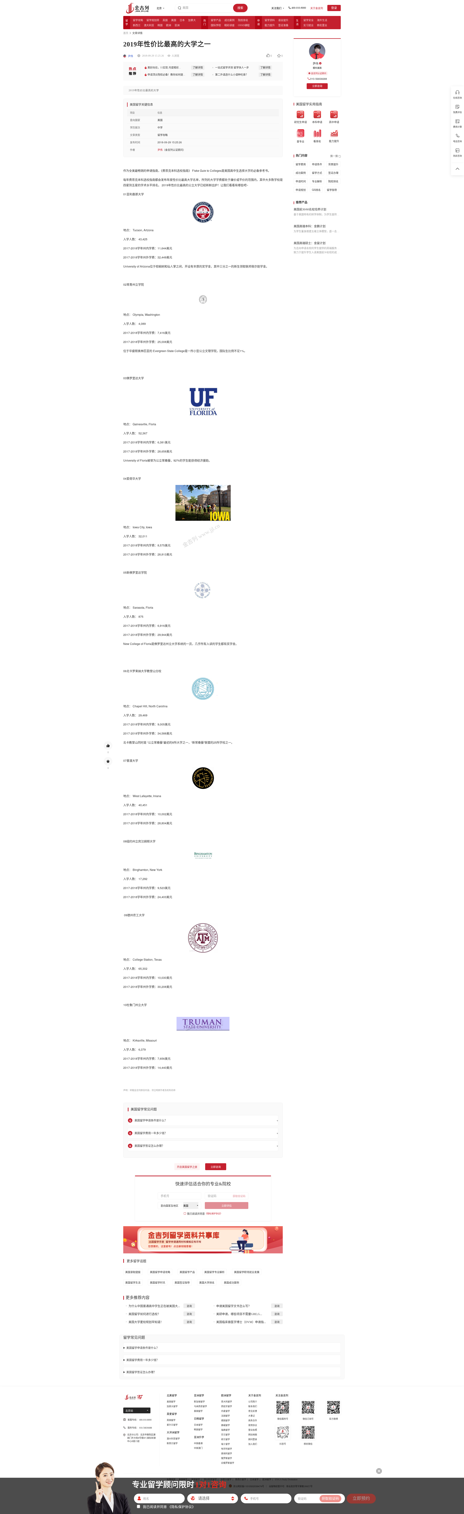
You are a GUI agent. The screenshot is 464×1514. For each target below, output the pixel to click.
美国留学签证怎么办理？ (141, 1372)
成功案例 (229, 20)
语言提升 (283, 20)
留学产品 (216, 20)
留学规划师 (152, 20)
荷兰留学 (225, 1439)
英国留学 (171, 1420)
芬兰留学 (225, 1434)
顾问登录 (252, 1439)
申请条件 (317, 164)
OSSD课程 (244, 25)
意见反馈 (252, 1411)
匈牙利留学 (226, 1449)
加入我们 (252, 1444)
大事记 (251, 1416)
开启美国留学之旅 (187, 1167)
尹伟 (130, 56)
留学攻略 (138, 20)
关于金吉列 (316, 8)
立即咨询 (216, 1167)
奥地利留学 (226, 1453)
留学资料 (270, 20)
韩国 (160, 25)
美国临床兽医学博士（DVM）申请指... (241, 1322)
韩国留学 (198, 1429)
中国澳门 (198, 1448)
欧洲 (168, 25)
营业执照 (252, 1430)
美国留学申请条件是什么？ (142, 1348)
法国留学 (225, 1416)
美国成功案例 (231, 1282)
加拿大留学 (172, 1406)
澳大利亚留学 (173, 1438)
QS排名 (316, 190)
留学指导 (332, 190)
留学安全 (308, 20)
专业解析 (317, 181)
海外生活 (322, 20)
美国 (173, 20)
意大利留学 (226, 1401)
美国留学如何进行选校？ (144, 1314)
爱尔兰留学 (172, 1425)
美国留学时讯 (157, 1282)
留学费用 (301, 164)
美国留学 (171, 1401)
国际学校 (216, 25)
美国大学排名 (206, 1282)
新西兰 (136, 25)
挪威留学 (225, 1425)
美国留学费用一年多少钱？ (142, 1360)
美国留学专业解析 (214, 1272)
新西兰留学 (172, 1443)
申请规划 (301, 190)
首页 (125, 33)
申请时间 (301, 181)
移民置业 (322, 25)
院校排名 (243, 20)
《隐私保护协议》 (213, 1213)
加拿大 (192, 20)
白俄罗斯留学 (227, 1463)
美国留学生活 (132, 1282)
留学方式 (317, 172)
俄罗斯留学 (226, 1458)
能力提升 (270, 25)
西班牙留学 (226, 1406)
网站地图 (252, 1434)
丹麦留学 (225, 1411)
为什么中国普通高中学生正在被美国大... (154, 1306)
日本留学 (198, 1425)
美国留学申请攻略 (160, 1272)
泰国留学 (198, 1411)
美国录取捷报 (132, 1272)
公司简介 (252, 1401)
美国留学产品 (187, 1272)
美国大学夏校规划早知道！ (146, 1322)
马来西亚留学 (200, 1406)
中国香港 (198, 1443)
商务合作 (252, 1420)
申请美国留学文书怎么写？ (233, 1306)
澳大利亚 (149, 25)
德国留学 (225, 1420)
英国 (165, 20)
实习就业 (308, 25)
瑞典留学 (225, 1430)
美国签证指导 (182, 1282)
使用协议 (252, 1425)
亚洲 (177, 25)
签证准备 (283, 25)
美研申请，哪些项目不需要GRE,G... (239, 1314)
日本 (182, 20)
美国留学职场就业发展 (246, 1272)
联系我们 (252, 1406)
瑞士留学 (225, 1444)
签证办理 (333, 172)
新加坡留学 (199, 1401)
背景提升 (333, 164)
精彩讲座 (229, 25)
